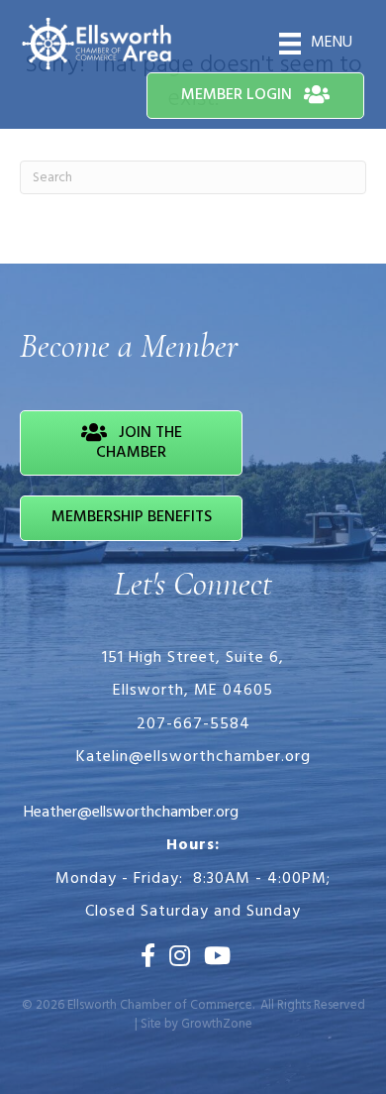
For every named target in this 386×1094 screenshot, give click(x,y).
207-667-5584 (193, 724)
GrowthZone (216, 1024)
